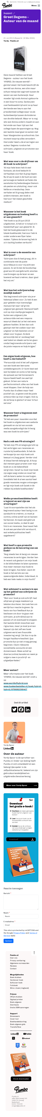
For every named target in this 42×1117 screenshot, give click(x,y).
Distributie (14, 1005)
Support (8, 13)
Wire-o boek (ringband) (19, 988)
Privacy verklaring (17, 961)
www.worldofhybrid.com (16, 683)
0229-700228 (17, 1104)
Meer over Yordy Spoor (16, 785)
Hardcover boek (16, 980)
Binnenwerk (15, 1016)
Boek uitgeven (15, 1002)
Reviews (13, 966)
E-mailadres (9, 921)
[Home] (7, 5)
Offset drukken (16, 997)
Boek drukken (15, 977)
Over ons (13, 958)
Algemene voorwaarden (19, 963)
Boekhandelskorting (18, 1022)
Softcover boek (16, 983)
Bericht (7, 893)
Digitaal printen (16, 999)
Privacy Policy (19, 933)
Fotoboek (14, 985)
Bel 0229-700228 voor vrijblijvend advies (25, 2)
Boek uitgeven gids (17, 1024)
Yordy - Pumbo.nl (11, 41)
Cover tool (14, 1019)
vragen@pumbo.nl (18, 1106)
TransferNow (15, 1027)
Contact (13, 969)
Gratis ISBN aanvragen (19, 1008)
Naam (6, 913)
